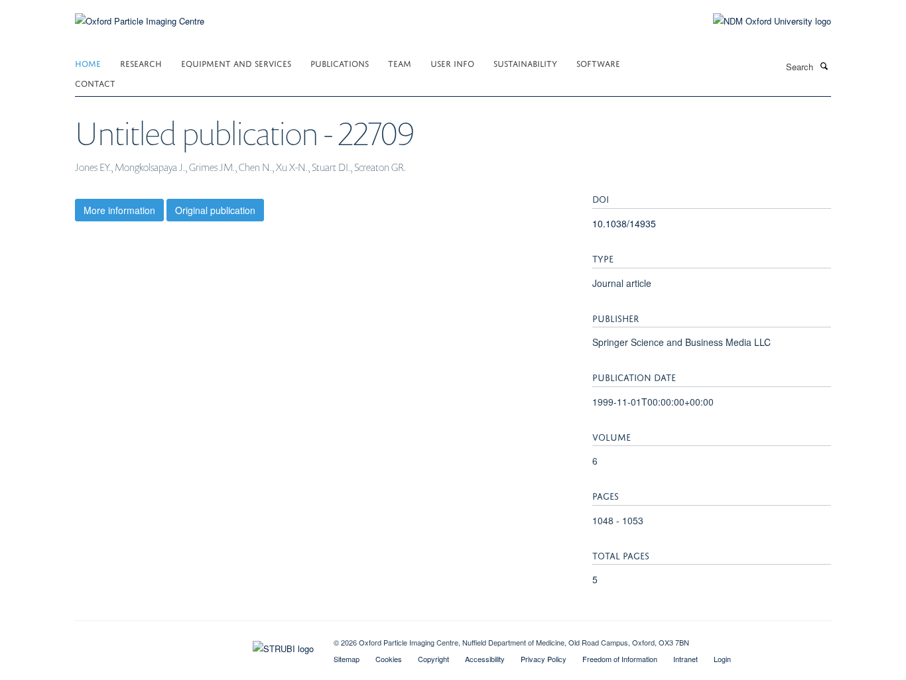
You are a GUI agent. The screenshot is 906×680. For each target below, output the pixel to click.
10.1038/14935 (624, 223)
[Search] (823, 65)
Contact (95, 82)
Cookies (388, 658)
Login (722, 658)
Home (88, 62)
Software (598, 62)
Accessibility (485, 658)
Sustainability (525, 62)
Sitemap (346, 658)
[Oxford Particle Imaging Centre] (139, 19)
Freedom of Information (619, 658)
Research (141, 62)
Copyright (433, 658)
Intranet (685, 658)
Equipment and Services (236, 62)
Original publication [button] (215, 210)
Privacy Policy (543, 658)
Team (399, 62)
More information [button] (119, 210)
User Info (452, 62)
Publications (339, 62)
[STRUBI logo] (194, 645)
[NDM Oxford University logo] (762, 21)
